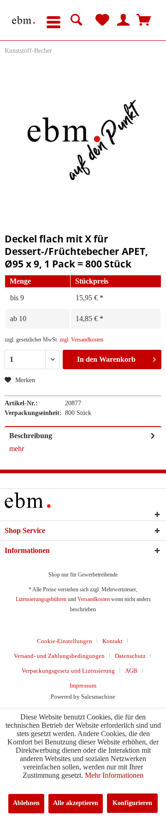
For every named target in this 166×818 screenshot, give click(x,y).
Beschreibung (30, 436)
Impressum (83, 685)
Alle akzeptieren (75, 802)
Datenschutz (130, 655)
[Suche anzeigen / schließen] (76, 20)
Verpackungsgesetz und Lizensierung (68, 670)
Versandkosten (93, 599)
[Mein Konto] (123, 20)
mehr (16, 448)
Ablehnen (26, 802)
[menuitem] (53, 20)
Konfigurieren (132, 802)
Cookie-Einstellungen (64, 641)
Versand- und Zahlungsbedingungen (59, 655)
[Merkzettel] (102, 20)
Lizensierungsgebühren (41, 599)
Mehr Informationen (114, 775)
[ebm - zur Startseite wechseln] (23, 20)
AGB (131, 670)
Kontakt (112, 641)
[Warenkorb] (144, 20)
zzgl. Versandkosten (81, 339)
